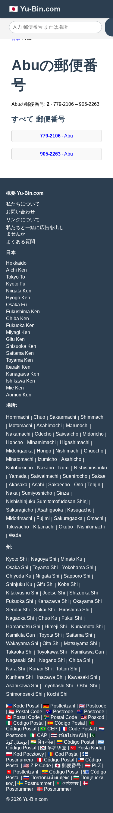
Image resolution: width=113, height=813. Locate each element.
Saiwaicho (67, 433)
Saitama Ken (20, 353)
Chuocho (93, 450)
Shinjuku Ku (19, 584)
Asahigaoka (50, 509)
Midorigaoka (19, 450)
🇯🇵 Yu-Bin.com (34, 9)
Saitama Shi (79, 635)
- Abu (56, 135)
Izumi (64, 467)
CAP (42, 735)
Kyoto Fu (15, 283)
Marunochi (77, 425)
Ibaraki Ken (18, 367)
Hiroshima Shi (74, 609)
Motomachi (20, 425)
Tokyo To (15, 276)
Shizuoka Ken (21, 346)
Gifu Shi (45, 584)
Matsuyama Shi (80, 643)
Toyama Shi (45, 567)
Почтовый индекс (50, 777)
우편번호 (57, 747)
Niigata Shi (47, 575)
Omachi (95, 518)
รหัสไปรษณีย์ (72, 735)
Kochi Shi (57, 694)
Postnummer (38, 783)
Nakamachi (18, 433)
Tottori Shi (66, 668)
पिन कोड (45, 742)
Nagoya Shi (43, 559)
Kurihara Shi (19, 677)
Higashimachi (74, 442)
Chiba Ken (17, 318)
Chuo (39, 417)
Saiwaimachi (44, 476)
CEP (52, 728)
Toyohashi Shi (57, 685)
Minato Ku (71, 559)
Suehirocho (75, 476)
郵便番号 (71, 765)
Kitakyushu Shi (22, 592)
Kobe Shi (68, 584)
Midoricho (93, 433)
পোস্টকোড (70, 783)
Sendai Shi (18, 609)
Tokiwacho (17, 526)
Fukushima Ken (23, 311)
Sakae (98, 476)
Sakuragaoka (68, 518)
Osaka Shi (17, 567)
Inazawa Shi (50, 677)
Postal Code (29, 711)
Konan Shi (40, 668)
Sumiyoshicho (37, 493)
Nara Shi (15, 668)
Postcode (96, 705)
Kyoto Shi (16, 559)
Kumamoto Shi (87, 626)
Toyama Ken (19, 360)
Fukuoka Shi (19, 601)
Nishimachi (67, 450)
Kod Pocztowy (28, 754)
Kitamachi (44, 526)
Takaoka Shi (19, 651)
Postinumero (19, 759)
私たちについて (23, 203)
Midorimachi (19, 518)
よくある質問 (20, 241)
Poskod (96, 717)
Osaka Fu (16, 304)
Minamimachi (41, 442)
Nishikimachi (91, 526)
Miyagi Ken (18, 332)
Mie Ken (15, 387)
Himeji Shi (56, 626)
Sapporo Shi (77, 575)
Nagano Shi (52, 660)
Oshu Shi (87, 685)
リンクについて (23, 219)
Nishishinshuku (90, 467)
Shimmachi (92, 417)
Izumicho (47, 459)
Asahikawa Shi (22, 685)
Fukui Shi (71, 618)
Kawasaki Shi (82, 677)
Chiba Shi (79, 660)
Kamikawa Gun (87, 651)
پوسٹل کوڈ (16, 742)
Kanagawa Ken (22, 374)
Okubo (66, 526)
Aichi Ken (16, 270)
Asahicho (71, 459)
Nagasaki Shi (20, 660)
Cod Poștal (67, 754)
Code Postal (81, 728)
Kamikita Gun (20, 635)
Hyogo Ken (18, 297)
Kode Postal (26, 705)
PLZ (96, 765)
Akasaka (18, 484)
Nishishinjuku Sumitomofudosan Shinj (47, 501)
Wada (15, 535)
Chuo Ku (47, 618)
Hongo (44, 450)
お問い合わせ (20, 211)
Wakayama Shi (22, 643)
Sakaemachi (62, 417)
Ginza (62, 493)
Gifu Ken (15, 339)
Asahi (38, 484)
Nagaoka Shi (20, 618)
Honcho (14, 442)
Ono (78, 484)
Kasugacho (79, 509)
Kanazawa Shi (53, 601)
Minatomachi (19, 459)
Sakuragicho (19, 509)
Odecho (43, 433)
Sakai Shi (44, 609)
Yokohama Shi (77, 567)
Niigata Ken (18, 290)
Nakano (45, 467)
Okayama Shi (87, 601)
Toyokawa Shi (52, 651)
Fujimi (43, 518)
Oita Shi (51, 643)
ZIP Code (40, 765)
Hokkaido (16, 263)
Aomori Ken (18, 394)
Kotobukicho (19, 467)
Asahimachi (49, 425)
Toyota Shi (50, 635)
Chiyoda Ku (18, 575)
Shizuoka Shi (83, 592)
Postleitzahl (62, 705)
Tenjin (93, 484)
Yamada (18, 476)
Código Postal (28, 723)
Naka (11, 493)
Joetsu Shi (53, 592)
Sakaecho (59, 484)
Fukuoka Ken (20, 325)
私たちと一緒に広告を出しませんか (35, 230)
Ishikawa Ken (20, 380)
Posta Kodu (89, 747)
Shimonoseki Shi (24, 694)
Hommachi (17, 417)
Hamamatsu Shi (23, 626)
